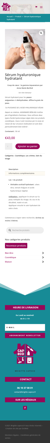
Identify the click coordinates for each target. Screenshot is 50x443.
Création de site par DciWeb (16, 428)
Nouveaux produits (16, 245)
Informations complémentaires (21, 173)
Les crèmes (30, 155)
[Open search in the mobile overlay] (25, 230)
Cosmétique (20, 155)
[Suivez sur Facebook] (25, 408)
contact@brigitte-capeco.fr (25, 392)
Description (13, 169)
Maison (8, 261)
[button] (41, 33)
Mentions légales (12, 435)
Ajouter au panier (27, 146)
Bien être (9, 253)
